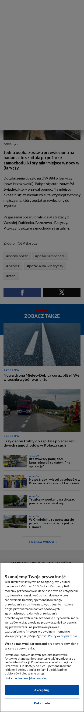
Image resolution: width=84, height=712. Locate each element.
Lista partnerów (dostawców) (26, 678)
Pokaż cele (42, 703)
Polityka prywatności (63, 636)
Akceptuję (41, 690)
